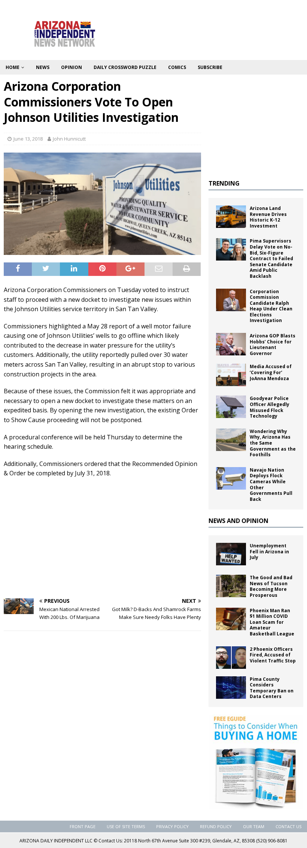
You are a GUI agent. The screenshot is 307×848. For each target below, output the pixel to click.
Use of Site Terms (126, 826)
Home (12, 67)
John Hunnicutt (69, 138)
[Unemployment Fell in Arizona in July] (231, 554)
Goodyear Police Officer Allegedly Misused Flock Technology (269, 407)
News (42, 67)
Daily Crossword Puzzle (125, 67)
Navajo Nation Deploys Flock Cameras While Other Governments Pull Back (271, 484)
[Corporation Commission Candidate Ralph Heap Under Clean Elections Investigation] (231, 300)
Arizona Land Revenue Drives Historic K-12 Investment (268, 217)
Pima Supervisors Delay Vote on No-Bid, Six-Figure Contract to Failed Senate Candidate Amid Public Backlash (271, 258)
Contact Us (288, 826)
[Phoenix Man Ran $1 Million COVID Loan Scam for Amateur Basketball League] (231, 619)
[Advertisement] (102, 538)
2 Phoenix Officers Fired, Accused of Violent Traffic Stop (273, 655)
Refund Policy (216, 826)
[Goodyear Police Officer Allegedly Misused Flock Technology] (231, 407)
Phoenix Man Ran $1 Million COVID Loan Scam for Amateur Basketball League (272, 622)
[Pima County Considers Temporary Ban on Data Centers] (231, 687)
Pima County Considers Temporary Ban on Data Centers (272, 688)
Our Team (253, 826)
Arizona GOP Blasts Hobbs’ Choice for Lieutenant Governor (272, 345)
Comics (177, 67)
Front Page (82, 826)
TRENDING (224, 183)
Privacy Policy (172, 826)
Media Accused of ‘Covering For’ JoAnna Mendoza (271, 372)
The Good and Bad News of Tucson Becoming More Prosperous (271, 586)
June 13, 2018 (28, 138)
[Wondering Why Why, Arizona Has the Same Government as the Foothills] (231, 439)
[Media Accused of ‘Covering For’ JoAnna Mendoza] (231, 375)
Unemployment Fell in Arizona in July (269, 551)
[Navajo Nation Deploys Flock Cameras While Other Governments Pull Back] (231, 478)
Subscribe (210, 67)
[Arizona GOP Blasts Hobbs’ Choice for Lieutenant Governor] (231, 344)
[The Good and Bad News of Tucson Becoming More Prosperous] (231, 586)
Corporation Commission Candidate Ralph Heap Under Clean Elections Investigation (271, 306)
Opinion (71, 67)
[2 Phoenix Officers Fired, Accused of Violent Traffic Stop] (231, 657)
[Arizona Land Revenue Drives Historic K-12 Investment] (231, 216)
